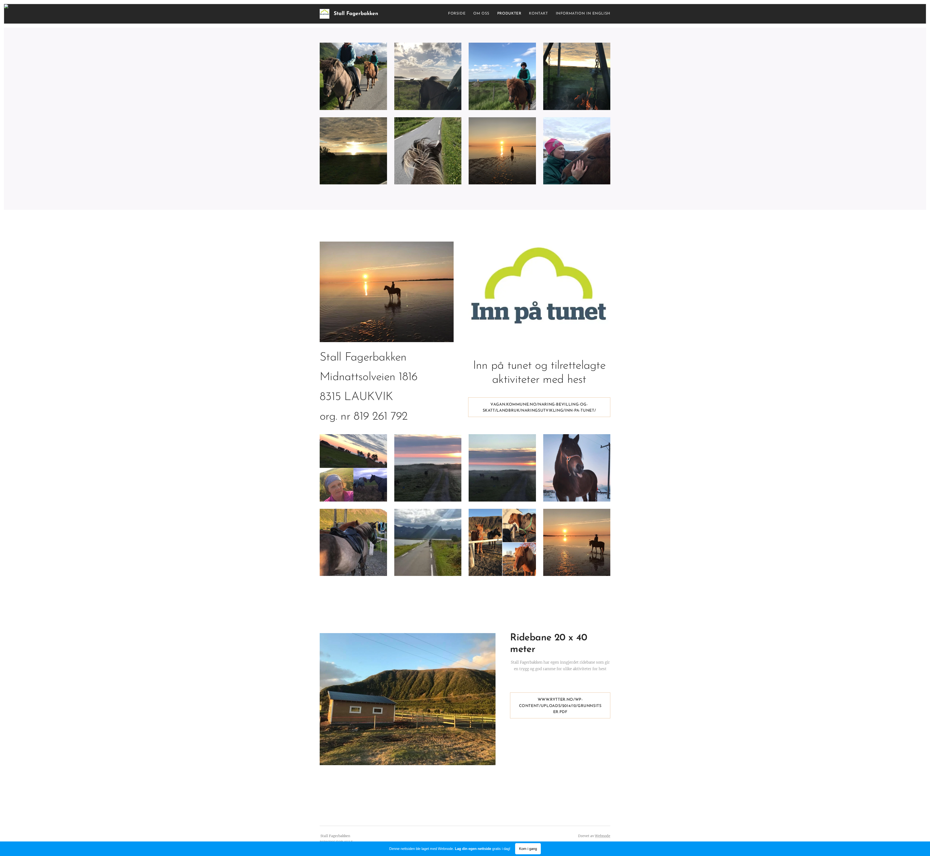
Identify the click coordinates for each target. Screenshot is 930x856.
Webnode (602, 836)
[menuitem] (458, 14)
